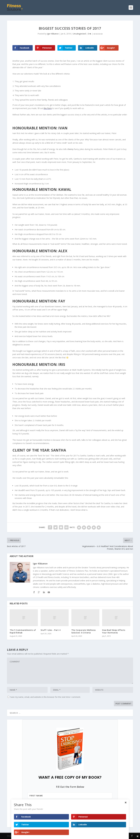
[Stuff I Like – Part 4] (55, 617)
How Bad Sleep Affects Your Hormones (113, 631)
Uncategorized (79, 33)
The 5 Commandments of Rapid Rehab (23, 631)
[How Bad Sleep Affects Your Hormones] (116, 617)
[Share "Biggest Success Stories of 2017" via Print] (66, 527)
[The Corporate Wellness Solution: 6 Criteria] (85, 617)
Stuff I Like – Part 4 (51, 630)
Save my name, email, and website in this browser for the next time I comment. (45, 697)
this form (48, 108)
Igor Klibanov (53, 33)
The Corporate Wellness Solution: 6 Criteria (83, 631)
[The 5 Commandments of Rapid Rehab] (24, 617)
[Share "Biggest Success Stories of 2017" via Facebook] (50, 527)
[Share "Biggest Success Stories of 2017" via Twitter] (55, 527)
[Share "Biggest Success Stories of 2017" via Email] (61, 527)
